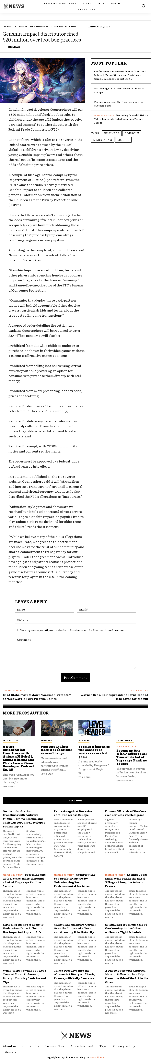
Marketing (102, 140)
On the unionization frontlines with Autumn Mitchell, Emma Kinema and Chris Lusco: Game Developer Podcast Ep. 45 (120, 75)
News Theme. (97, 1057)
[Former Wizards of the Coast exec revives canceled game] (94, 728)
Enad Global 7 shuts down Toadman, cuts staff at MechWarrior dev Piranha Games (37, 697)
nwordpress (124, 780)
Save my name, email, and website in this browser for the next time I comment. (74, 630)
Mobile (123, 140)
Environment (125, 740)
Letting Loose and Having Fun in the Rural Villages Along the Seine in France (126, 880)
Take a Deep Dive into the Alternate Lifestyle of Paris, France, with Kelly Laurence (74, 974)
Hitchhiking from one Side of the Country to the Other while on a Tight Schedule (126, 928)
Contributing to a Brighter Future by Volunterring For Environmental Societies (75, 880)
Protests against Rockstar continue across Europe (56, 750)
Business (21, 26)
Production (10, 740)
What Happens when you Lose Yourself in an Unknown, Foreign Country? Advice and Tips (24, 976)
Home (8, 26)
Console (131, 133)
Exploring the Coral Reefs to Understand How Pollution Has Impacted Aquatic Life (23, 928)
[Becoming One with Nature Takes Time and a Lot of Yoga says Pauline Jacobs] (132, 728)
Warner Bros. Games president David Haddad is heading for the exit (114, 697)
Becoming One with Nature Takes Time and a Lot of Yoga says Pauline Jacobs (121, 118)
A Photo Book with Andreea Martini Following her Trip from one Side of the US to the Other (126, 976)
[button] (143, 6)
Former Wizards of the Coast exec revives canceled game (94, 752)
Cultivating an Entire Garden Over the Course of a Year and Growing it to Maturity (75, 928)
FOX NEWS (13, 47)
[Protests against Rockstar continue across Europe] (57, 728)
